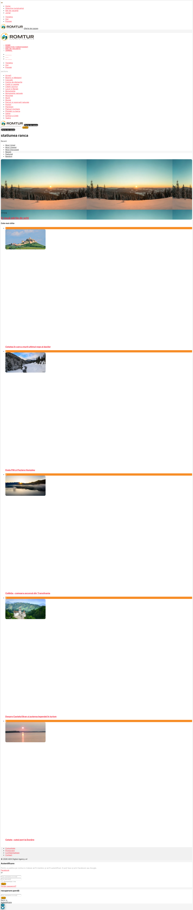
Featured (9, 154)
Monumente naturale (14, 93)
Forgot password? (8, 886)
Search (25, 127)
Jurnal (7, 13)
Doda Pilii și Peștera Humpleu (20, 470)
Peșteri (8, 104)
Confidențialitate (12, 853)
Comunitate (10, 848)
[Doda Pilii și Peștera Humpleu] (98, 409)
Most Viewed (10, 147)
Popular (8, 21)
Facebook (5, 870)
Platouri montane (12, 109)
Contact (8, 855)
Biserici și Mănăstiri (13, 77)
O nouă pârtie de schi (15, 218)
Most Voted (10, 145)
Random (8, 156)
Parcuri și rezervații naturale (17, 102)
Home (7, 6)
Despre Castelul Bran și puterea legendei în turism (31, 716)
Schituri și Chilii (11, 116)
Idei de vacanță (11, 10)
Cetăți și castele (12, 84)
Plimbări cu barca (12, 111)
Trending (9, 17)
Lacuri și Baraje (11, 89)
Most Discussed (12, 149)
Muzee (8, 100)
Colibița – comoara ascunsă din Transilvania (27, 593)
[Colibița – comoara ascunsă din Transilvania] (98, 533)
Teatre (8, 118)
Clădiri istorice (11, 86)
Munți (7, 98)
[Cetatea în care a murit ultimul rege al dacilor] (98, 286)
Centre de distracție (13, 82)
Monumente (10, 91)
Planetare (9, 107)
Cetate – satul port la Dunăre (19, 839)
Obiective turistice (14, 8)
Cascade (9, 80)
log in (3, 884)
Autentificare (6, 902)
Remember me (10, 881)
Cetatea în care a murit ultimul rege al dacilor (28, 346)
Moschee (9, 95)
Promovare (10, 850)
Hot (6, 19)
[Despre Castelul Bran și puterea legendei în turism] (98, 656)
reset (3, 898)
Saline (7, 113)
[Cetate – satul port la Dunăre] (98, 779)
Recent (8, 152)
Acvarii (8, 75)
